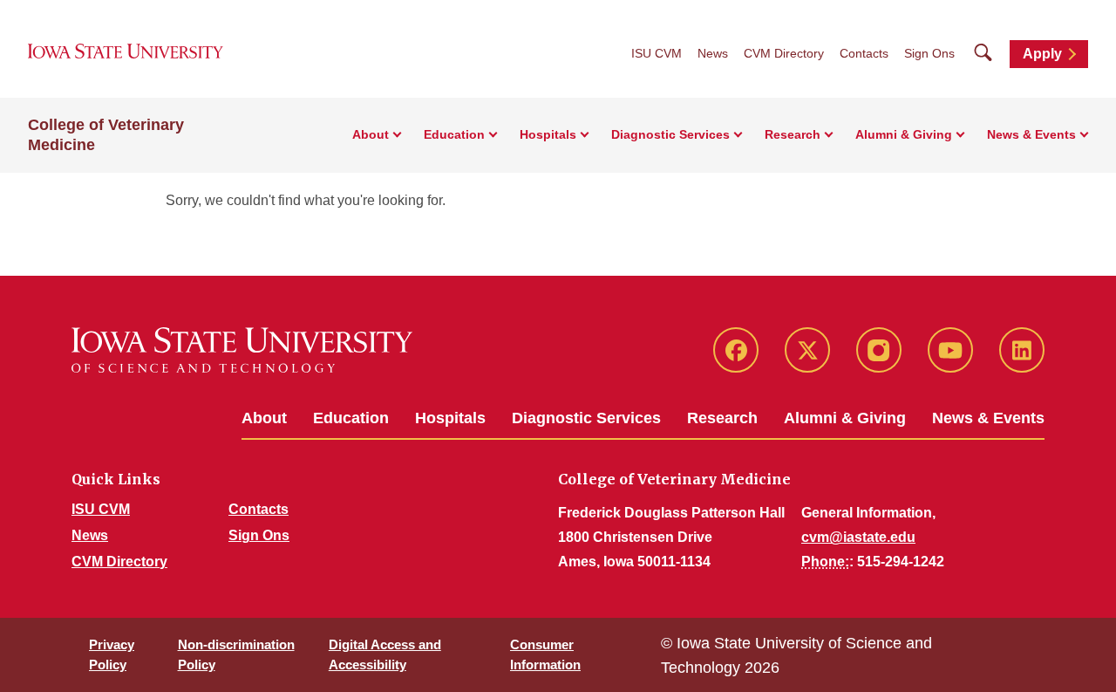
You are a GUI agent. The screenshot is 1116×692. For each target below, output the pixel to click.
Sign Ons (929, 53)
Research (722, 418)
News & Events (988, 418)
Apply (1042, 53)
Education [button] (454, 134)
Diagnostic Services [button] (670, 134)
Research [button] (792, 134)
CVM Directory (784, 53)
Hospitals (450, 418)
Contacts (864, 53)
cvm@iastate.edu (858, 537)
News (713, 53)
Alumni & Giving (845, 418)
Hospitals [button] (548, 134)
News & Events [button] (1031, 134)
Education (351, 418)
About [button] (370, 134)
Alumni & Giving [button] (903, 134)
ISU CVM (656, 53)
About (264, 418)
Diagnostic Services (586, 418)
